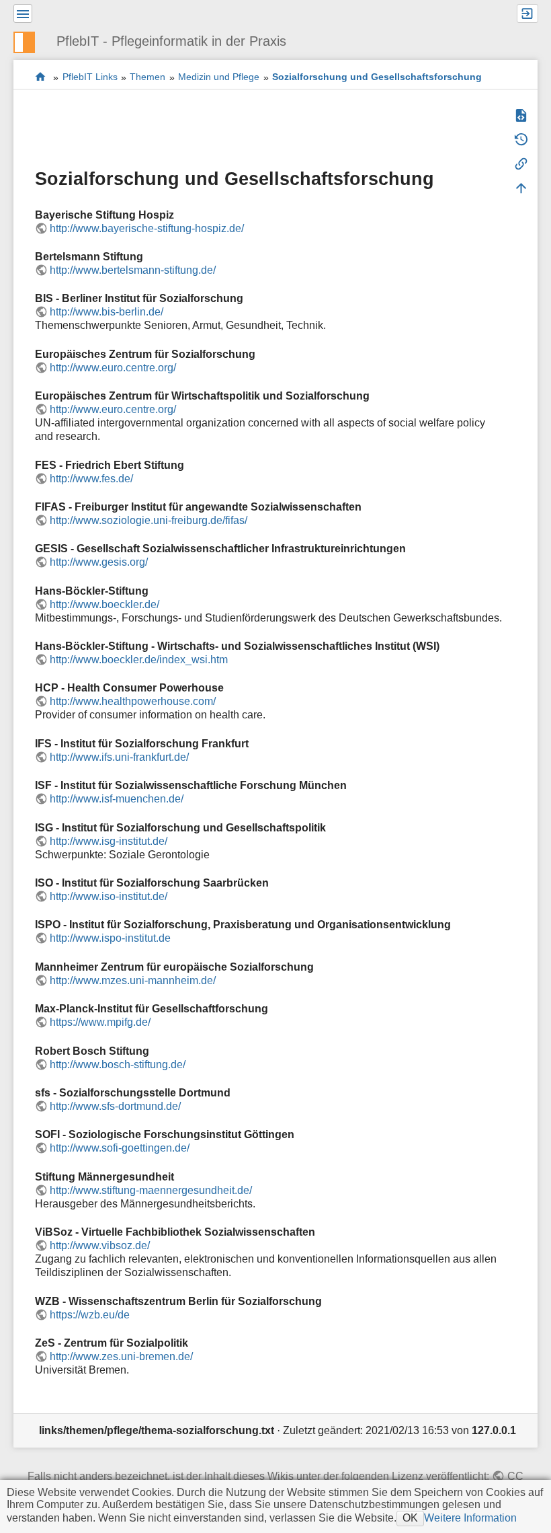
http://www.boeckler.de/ (104, 604)
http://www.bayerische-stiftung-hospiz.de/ (147, 228)
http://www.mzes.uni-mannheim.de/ (133, 980)
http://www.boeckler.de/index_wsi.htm (139, 659)
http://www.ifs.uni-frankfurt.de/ (119, 757)
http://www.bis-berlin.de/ (106, 311)
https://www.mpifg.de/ (100, 1022)
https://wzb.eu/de (90, 1314)
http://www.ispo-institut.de (110, 938)
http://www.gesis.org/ (99, 562)
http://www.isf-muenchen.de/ (116, 799)
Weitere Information (470, 1518)
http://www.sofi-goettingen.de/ (119, 1148)
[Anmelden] (527, 13)
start (41, 77)
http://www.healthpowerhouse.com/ (133, 701)
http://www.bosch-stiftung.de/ (117, 1064)
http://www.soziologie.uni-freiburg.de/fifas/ (148, 520)
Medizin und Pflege (218, 77)
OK (410, 1518)
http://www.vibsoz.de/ (100, 1245)
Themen (147, 77)
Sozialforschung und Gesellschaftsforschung (377, 77)
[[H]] (29, 40)
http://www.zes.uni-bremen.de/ (121, 1356)
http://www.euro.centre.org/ (113, 367)
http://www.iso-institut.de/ (108, 896)
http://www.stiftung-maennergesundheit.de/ (151, 1190)
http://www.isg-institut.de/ (108, 841)
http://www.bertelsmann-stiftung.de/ (133, 270)
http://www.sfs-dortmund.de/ (115, 1106)
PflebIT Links (90, 77)
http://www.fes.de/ (91, 478)
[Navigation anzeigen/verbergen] (22, 13)
